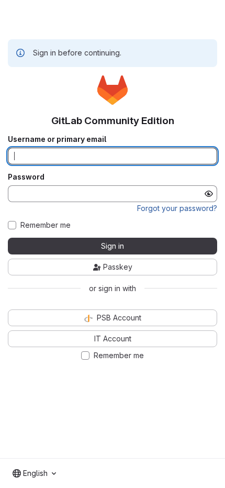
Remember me (45, 225)
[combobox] (34, 473)
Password (26, 177)
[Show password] (208, 193)
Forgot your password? (177, 208)
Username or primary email (57, 139)
